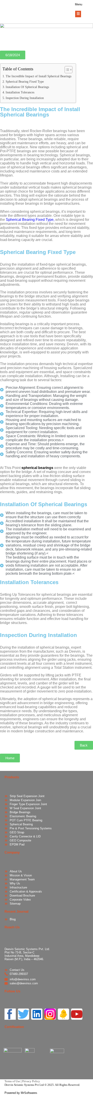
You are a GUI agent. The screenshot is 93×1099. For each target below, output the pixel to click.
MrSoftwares (29, 1093)
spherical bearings (37, 468)
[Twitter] (23, 1014)
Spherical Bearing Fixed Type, (30, 220)
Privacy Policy (31, 1081)
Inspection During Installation (25, 98)
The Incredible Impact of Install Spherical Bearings (38, 76)
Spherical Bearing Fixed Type (25, 81)
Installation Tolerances (20, 92)
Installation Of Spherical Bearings (27, 87)
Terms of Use (12, 1081)
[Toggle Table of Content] (66, 69)
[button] (12, 55)
